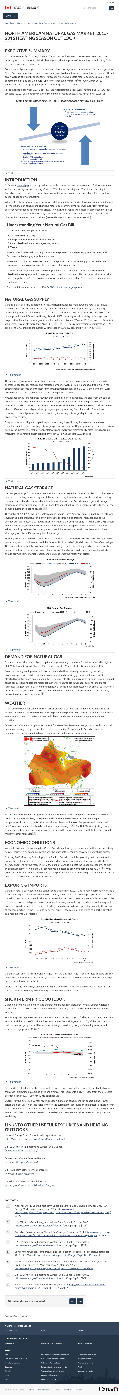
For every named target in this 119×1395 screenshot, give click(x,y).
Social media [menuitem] (10, 1390)
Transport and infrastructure (52, 1371)
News (43, 1330)
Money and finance (48, 1379)
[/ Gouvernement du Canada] (22, 8)
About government (85, 1343)
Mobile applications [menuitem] (26, 1390)
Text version (14, 173)
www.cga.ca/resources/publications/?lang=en (30, 1185)
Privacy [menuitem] (79, 1390)
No (80, 1301)
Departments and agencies (51, 1343)
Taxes (7, 1379)
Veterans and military (86, 1363)
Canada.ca (9, 23)
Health (7, 1375)
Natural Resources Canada (29, 23)
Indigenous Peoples (85, 1359)
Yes (72, 1301)
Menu (9, 16)
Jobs (6, 1355)
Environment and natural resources (55, 1355)
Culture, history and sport (51, 1363)
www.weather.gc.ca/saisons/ (21, 1162)
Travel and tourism (12, 1363)
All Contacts (9, 1343)
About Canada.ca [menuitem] (44, 1390)
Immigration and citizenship (16, 1359)
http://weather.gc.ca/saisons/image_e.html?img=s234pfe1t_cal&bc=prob (61, 1255)
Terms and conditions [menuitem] (63, 1390)
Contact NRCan (11, 1330)
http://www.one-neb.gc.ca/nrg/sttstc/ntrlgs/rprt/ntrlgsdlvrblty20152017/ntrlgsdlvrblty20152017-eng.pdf (62, 1210)
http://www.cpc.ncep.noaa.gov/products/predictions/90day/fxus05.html (54, 1268)
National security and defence (53, 1359)
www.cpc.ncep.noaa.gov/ (19, 1173)
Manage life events (85, 1371)
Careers (81, 1330)
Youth (80, 1367)
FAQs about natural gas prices (66, 287)
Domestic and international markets (60, 23)
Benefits (8, 1371)
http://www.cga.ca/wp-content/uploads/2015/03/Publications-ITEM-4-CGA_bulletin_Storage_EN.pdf (62, 1233)
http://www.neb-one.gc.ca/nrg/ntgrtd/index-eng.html (35, 1139)
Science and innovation (87, 1355)
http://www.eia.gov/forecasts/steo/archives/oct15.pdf (44, 1225)
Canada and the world (50, 1375)
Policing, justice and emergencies (54, 1367)
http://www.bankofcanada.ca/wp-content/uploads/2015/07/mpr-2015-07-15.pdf (60, 1286)
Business (8, 1367)
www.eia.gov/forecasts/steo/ (21, 1150)
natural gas (23, 185)
